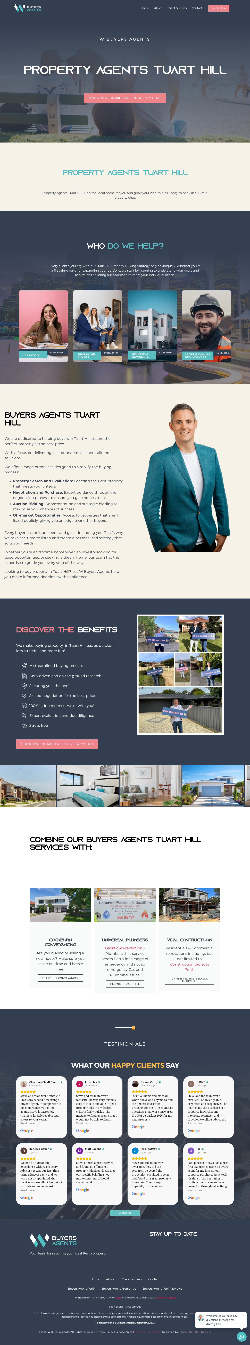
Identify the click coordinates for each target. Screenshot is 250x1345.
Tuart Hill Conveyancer (60, 978)
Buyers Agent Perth (81, 1288)
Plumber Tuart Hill (125, 983)
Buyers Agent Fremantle (119, 1288)
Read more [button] (27, 1123)
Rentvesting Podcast (148, 1332)
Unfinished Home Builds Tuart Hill (189, 980)
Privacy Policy (104, 1332)
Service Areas (124, 1332)
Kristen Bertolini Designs (195, 1332)
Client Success (177, 8)
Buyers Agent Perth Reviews (162, 1288)
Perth (118, 1297)
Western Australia (165, 1297)
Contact (197, 8)
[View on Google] (23, 1084)
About (158, 8)
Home (145, 8)
